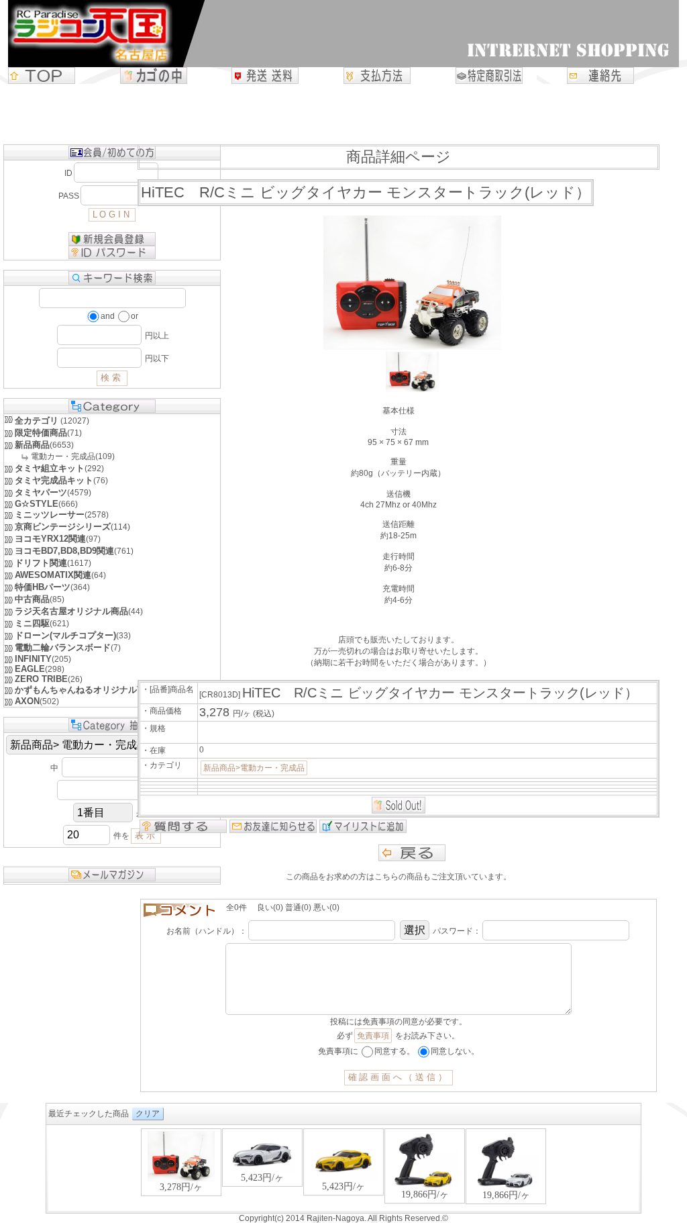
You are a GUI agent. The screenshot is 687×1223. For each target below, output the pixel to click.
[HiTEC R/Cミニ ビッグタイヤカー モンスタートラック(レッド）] (412, 389)
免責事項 (373, 1035)
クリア (148, 1113)
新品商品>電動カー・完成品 (254, 768)
